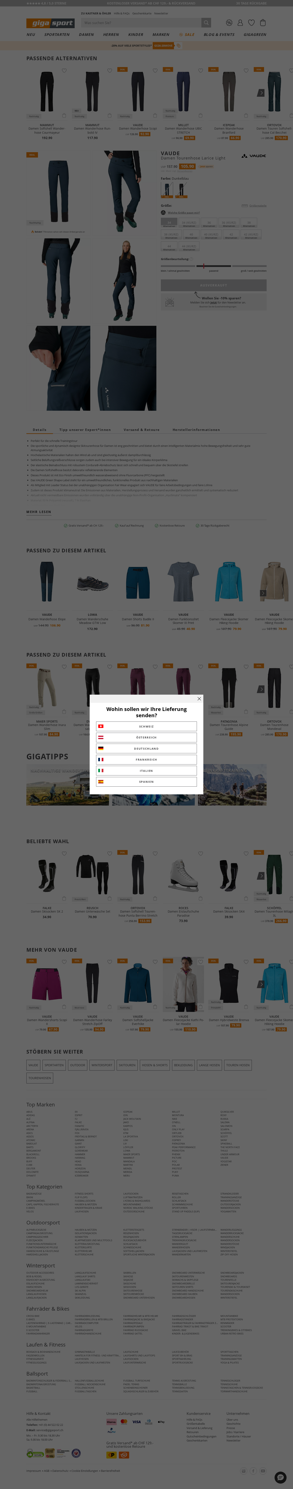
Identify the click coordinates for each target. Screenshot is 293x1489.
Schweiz (146, 726)
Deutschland (146, 749)
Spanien (146, 782)
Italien (146, 771)
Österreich (146, 737)
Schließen (199, 699)
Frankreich (146, 759)
